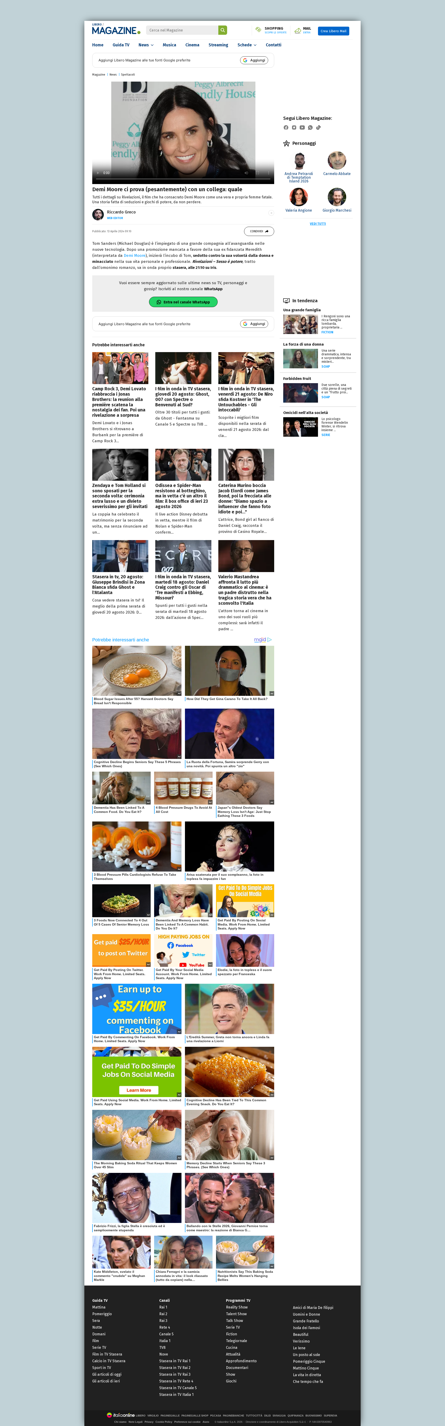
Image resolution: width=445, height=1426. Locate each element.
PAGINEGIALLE (170, 1415)
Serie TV (99, 1347)
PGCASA (215, 1415)
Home (97, 45)
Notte (97, 1327)
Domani (98, 1334)
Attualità (233, 1354)
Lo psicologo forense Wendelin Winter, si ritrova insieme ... (334, 424)
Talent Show (236, 1314)
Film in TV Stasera (107, 1354)
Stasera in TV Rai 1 (174, 1361)
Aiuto (206, 1421)
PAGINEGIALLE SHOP (194, 1415)
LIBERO (97, 24)
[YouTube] (302, 127)
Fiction (327, 332)
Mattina (98, 1307)
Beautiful (300, 1334)
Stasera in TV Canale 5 (178, 1388)
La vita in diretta (307, 1375)
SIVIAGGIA (279, 1415)
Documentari (237, 1368)
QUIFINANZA (296, 1415)
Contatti (273, 45)
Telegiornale (236, 1341)
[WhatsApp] (310, 127)
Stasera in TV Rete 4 (176, 1381)
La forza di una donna (303, 344)
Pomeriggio (102, 1314)
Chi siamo (120, 1421)
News (144, 45)
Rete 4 (164, 1327)
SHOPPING (276, 30)
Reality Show (237, 1307)
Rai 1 (163, 1307)
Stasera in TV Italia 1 (176, 1394)
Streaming (218, 45)
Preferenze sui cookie (187, 1421)
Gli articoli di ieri (106, 1381)
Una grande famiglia (302, 310)
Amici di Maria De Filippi (313, 1307)
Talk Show (234, 1320)
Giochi (231, 1381)
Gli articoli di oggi (106, 1374)
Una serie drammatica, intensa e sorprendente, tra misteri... (336, 356)
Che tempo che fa (308, 1381)
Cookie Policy (164, 1421)
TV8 (162, 1347)
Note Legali (136, 1421)
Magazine (98, 74)
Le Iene (299, 1348)
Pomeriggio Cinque (309, 1361)
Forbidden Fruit (297, 378)
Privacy (149, 1421)
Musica (169, 45)
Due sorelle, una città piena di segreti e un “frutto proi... (336, 388)
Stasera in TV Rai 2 (175, 1368)
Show (230, 1374)
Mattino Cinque (306, 1368)
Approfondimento (241, 1361)
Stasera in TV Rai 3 (175, 1374)
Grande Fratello (306, 1321)
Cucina (231, 1347)
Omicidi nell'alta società (305, 412)
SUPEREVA (330, 1415)
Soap (325, 367)
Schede (245, 45)
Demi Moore (135, 255)
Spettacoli (128, 74)
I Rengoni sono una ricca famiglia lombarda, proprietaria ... (335, 321)
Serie (325, 435)
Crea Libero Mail (333, 31)
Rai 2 (163, 1314)
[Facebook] (286, 127)
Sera (96, 1320)
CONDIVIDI (256, 231)
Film (95, 1341)
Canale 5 (166, 1334)
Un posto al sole (306, 1355)
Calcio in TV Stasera (108, 1361)
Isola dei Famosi (306, 1328)
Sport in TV (101, 1368)
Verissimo (301, 1341)
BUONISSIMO (313, 1415)
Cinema (192, 45)
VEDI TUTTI (318, 224)
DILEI (267, 1415)
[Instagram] (294, 127)
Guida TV (121, 45)
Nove (163, 1354)
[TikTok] (318, 127)
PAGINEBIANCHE (233, 1415)
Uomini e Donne (306, 1314)
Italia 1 (164, 1341)
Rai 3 (163, 1320)
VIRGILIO (153, 1415)
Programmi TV (238, 1300)
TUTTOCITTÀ (254, 1415)
